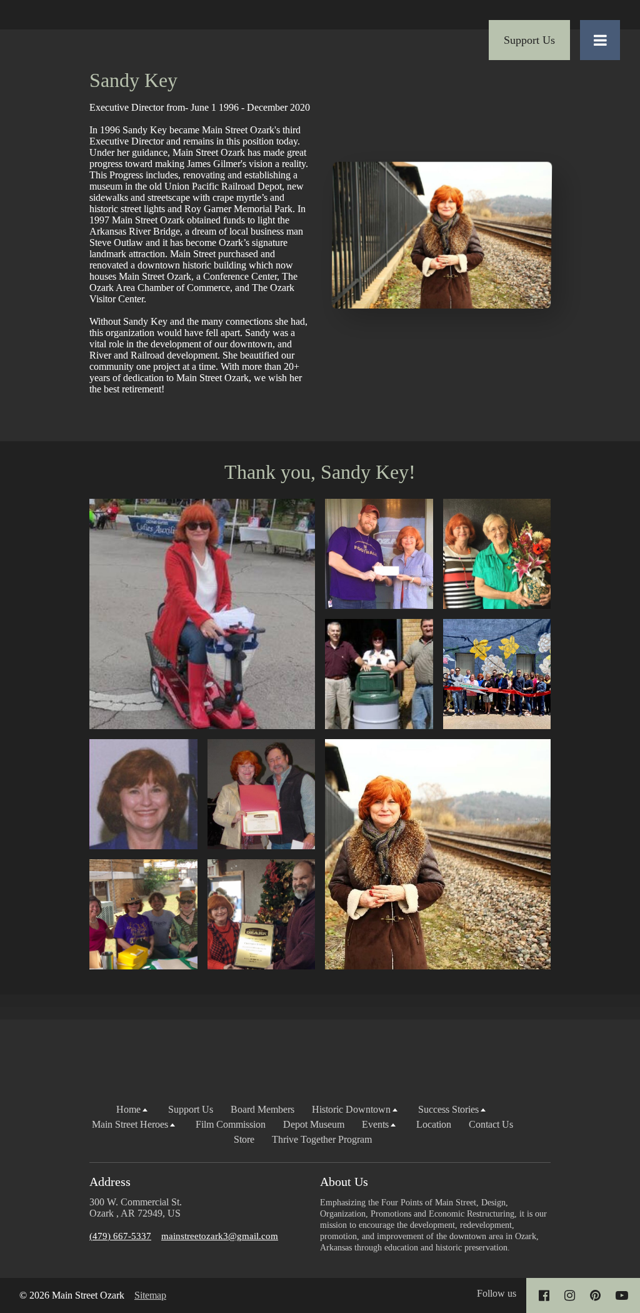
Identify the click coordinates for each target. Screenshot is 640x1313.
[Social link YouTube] (622, 1295)
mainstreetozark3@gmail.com (219, 1236)
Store (244, 1139)
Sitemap (150, 1295)
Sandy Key (133, 80)
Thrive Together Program (322, 1139)
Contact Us (491, 1124)
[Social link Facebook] (544, 1295)
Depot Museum (313, 1124)
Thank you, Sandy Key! (320, 472)
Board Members (262, 1109)
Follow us (496, 1293)
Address (110, 1181)
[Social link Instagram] (569, 1295)
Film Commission (231, 1124)
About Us (344, 1181)
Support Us (190, 1109)
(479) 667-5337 (120, 1236)
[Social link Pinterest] (595, 1295)
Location (433, 1124)
